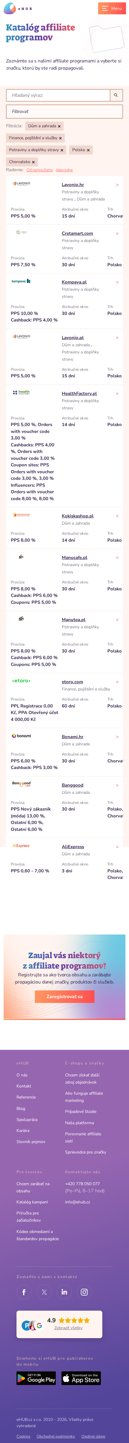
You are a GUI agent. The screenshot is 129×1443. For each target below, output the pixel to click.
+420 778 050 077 (82, 1184)
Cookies (23, 1436)
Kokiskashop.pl (78, 516)
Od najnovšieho (39, 170)
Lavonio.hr (73, 185)
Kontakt (23, 1086)
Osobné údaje (93, 1436)
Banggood (72, 785)
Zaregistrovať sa (64, 996)
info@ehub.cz (77, 1202)
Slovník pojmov (30, 1142)
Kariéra (22, 1130)
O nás (22, 1075)
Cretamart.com (77, 233)
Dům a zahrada (91, 199)
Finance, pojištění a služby (86, 689)
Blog (20, 1108)
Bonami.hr (72, 737)
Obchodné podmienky (56, 1436)
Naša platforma (79, 1123)
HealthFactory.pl (79, 393)
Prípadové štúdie (80, 1111)
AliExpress (73, 847)
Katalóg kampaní (32, 1202)
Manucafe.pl (74, 557)
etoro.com (72, 682)
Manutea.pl (74, 620)
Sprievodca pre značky (85, 1152)
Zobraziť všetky (68, 1328)
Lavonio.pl (73, 338)
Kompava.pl (74, 282)
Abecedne (64, 170)
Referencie (26, 1097)
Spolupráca (27, 1119)
